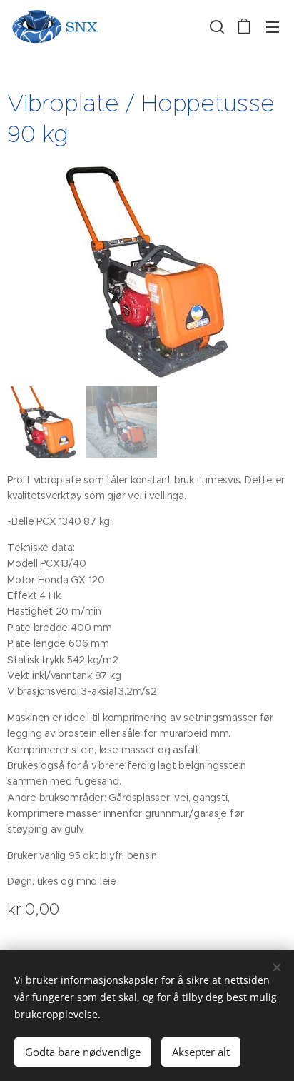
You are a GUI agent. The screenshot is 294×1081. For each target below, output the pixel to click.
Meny (272, 26)
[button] (215, 26)
